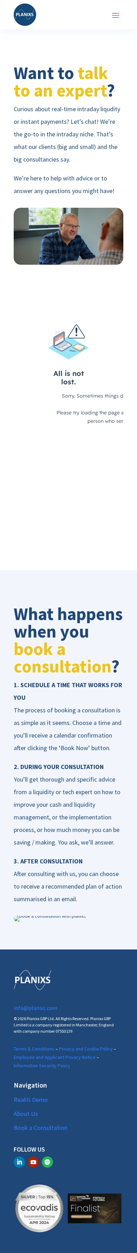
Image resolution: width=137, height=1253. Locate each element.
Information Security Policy (42, 1065)
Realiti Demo (31, 1100)
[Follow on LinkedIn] (19, 1162)
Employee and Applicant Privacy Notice (55, 1057)
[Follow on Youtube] (33, 1162)
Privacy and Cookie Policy (86, 1049)
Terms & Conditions (34, 1049)
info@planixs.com (35, 1007)
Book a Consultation (40, 1128)
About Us (26, 1114)
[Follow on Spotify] (47, 1162)
